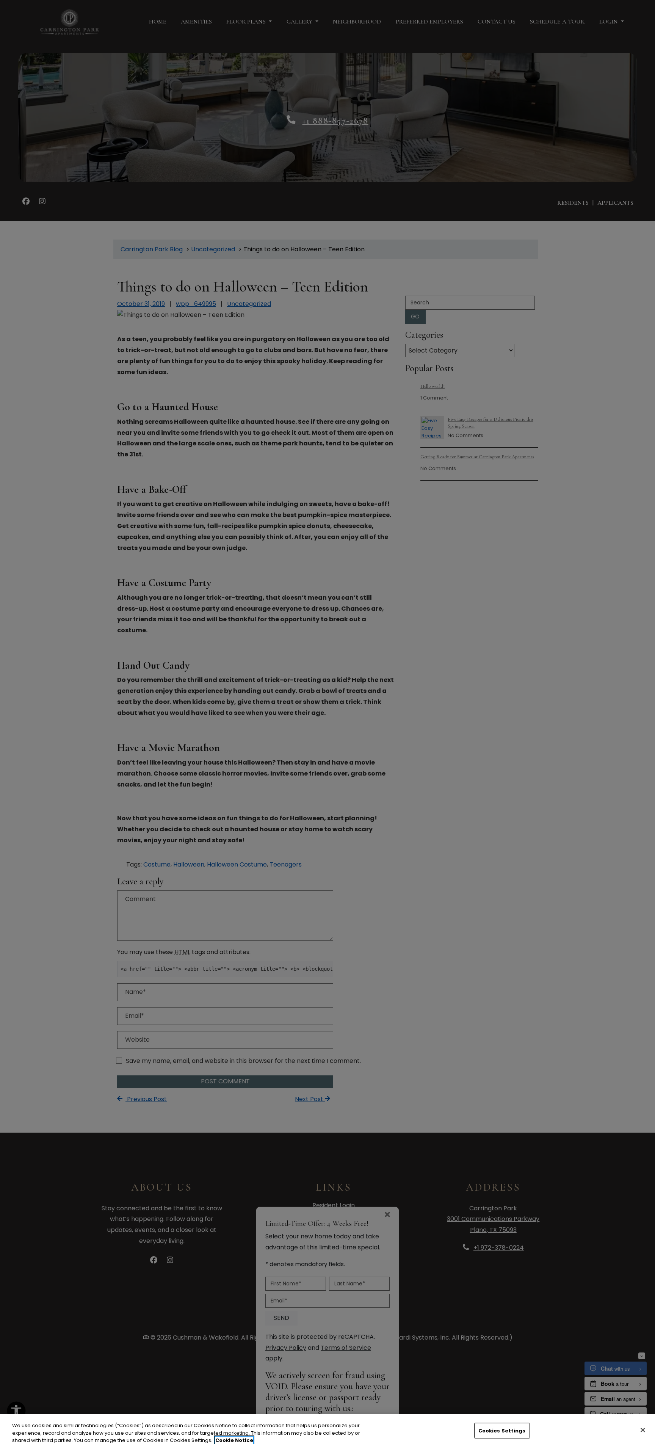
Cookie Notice (234, 1440)
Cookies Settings (502, 1430)
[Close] (643, 1429)
